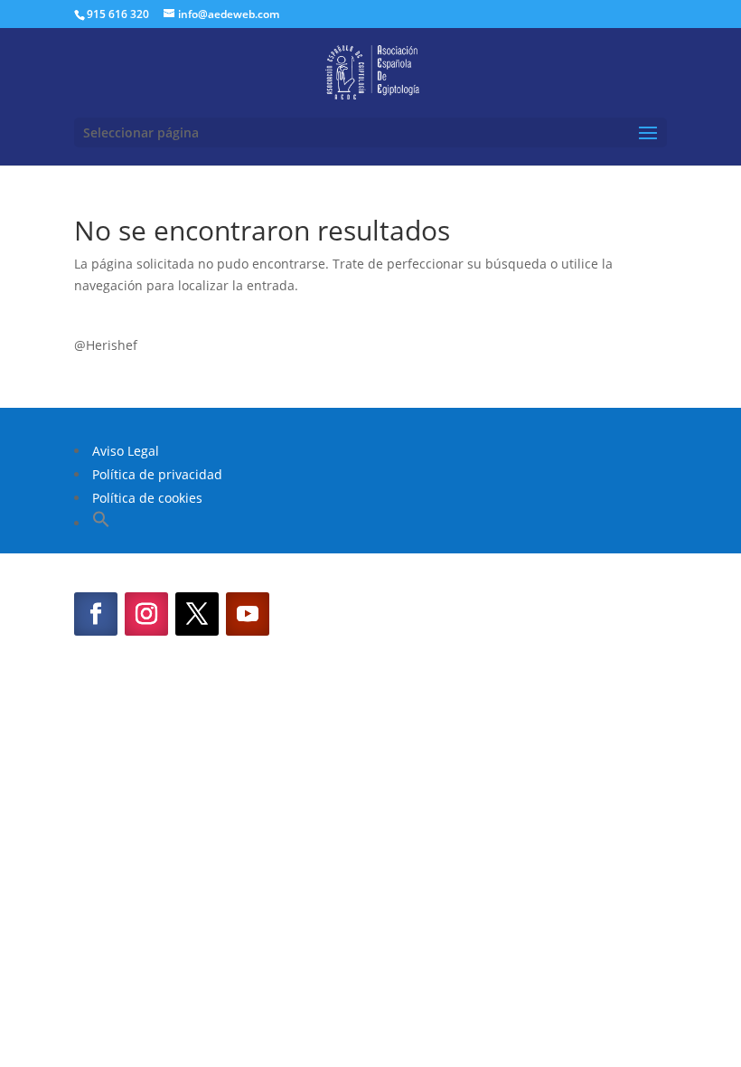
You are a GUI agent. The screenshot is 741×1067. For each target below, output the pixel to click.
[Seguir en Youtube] (247, 614)
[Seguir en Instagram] (146, 614)
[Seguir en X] (197, 614)
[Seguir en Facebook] (95, 614)
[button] (101, 523)
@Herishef (105, 345)
